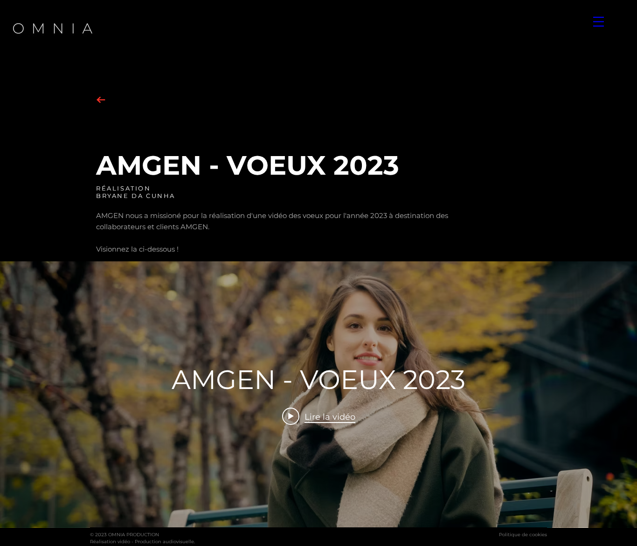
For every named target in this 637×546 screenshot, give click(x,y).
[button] (598, 22)
